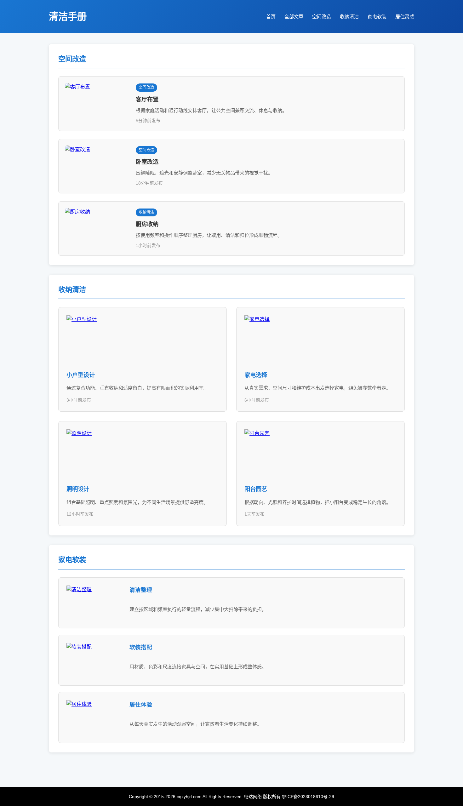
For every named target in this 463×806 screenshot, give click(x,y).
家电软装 (377, 16)
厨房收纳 (147, 224)
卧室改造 (147, 161)
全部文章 (293, 16)
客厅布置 (147, 99)
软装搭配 (140, 647)
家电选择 (255, 375)
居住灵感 (404, 16)
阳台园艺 (255, 489)
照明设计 (77, 489)
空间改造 (321, 16)
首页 (271, 16)
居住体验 (140, 704)
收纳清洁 (349, 16)
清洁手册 (68, 16)
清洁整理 (140, 590)
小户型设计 (80, 375)
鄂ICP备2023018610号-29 (308, 796)
